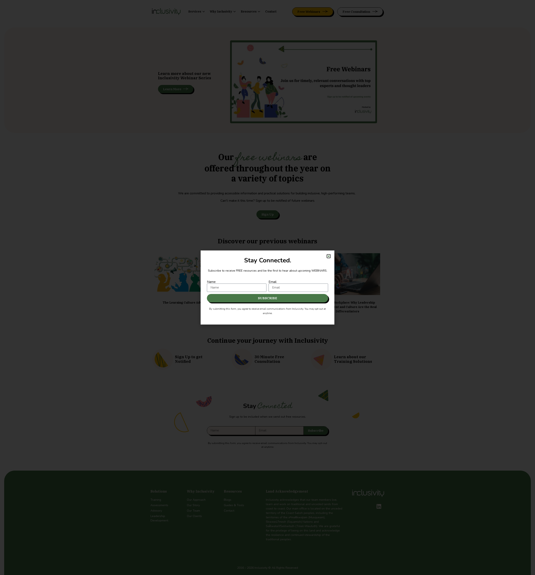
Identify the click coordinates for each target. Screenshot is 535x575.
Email (272, 282)
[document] (267, 287)
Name (211, 282)
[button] (328, 256)
